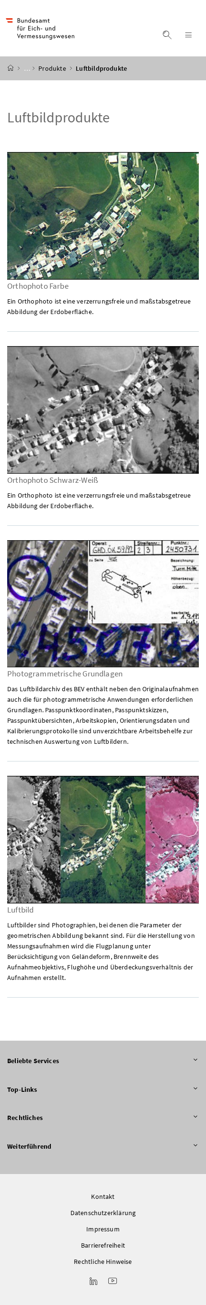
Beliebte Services (33, 1060)
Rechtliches (25, 1117)
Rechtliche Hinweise (103, 1261)
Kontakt (102, 1196)
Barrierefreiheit (103, 1245)
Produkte (53, 68)
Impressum (103, 1229)
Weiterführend (29, 1146)
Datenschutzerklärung (103, 1212)
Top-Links (22, 1089)
